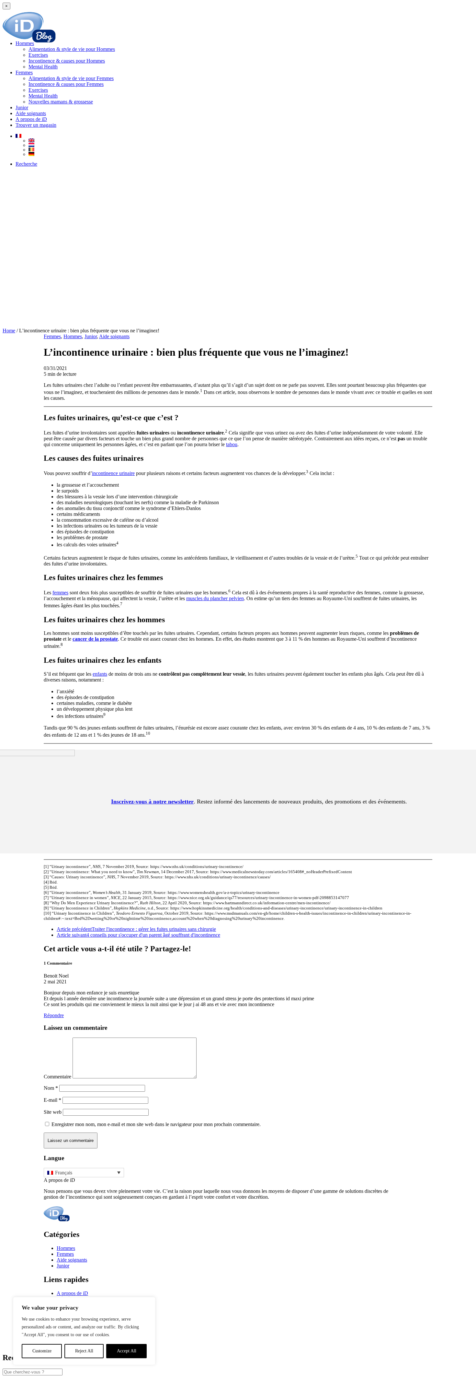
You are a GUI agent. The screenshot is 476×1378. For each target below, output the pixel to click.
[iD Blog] (238, 22)
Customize (41, 1350)
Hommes (25, 43)
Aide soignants (31, 113)
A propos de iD (31, 119)
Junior (22, 107)
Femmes (24, 72)
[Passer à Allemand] (250, 154)
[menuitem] (244, 55)
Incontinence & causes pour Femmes (66, 84)
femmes (60, 592)
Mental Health (43, 66)
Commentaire (57, 1076)
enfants (100, 674)
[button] (26, 164)
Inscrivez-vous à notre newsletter (152, 801)
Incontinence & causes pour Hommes (66, 61)
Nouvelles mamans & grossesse (60, 101)
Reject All (84, 1350)
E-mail (52, 1100)
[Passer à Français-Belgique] (250, 149)
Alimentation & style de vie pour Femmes (71, 78)
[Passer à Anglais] (250, 140)
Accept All (126, 1350)
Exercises (38, 55)
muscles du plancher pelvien (215, 598)
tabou (231, 444)
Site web (53, 1112)
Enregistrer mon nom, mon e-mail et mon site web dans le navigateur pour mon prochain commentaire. (156, 1124)
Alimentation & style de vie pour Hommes (71, 49)
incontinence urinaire (113, 473)
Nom (51, 1088)
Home (9, 330)
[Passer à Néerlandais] (250, 145)
